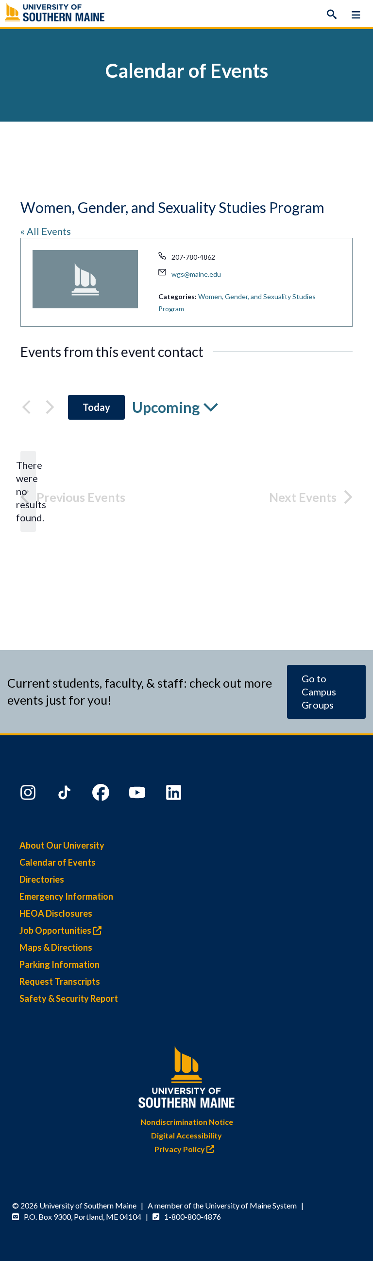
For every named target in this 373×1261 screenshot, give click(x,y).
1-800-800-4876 (192, 1216)
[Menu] (356, 14)
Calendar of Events (57, 862)
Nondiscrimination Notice (186, 1121)
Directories (41, 879)
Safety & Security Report (68, 998)
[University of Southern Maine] (186, 1075)
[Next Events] (50, 407)
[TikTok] (65, 794)
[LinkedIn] (175, 794)
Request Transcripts (59, 981)
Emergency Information (66, 896)
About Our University (61, 845)
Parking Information (59, 964)
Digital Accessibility (186, 1135)
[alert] (28, 491)
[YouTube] (138, 794)
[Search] (332, 14)
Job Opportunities (56, 930)
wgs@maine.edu (196, 274)
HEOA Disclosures (55, 913)
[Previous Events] (26, 407)
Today (96, 407)
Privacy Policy (180, 1149)
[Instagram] (29, 794)
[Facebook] (102, 794)
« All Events (45, 231)
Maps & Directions (55, 947)
